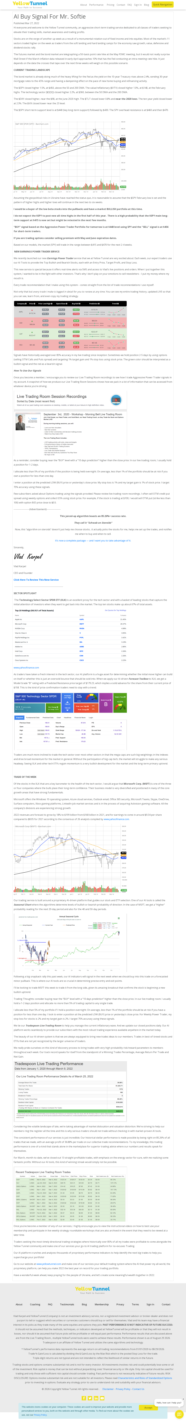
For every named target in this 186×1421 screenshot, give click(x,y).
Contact (121, 4)
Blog (146, 4)
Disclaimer (108, 1389)
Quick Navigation (162, 4)
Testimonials (67, 1304)
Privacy (120, 1304)
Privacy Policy (40, 1414)
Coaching (35, 1304)
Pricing (110, 4)
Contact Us (138, 1389)
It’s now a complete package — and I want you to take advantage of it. (93, 540)
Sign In (138, 4)
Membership (102, 1304)
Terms (135, 1304)
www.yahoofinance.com (26, 667)
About (83, 4)
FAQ (129, 4)
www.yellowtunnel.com (48, 1264)
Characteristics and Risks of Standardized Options (145, 1378)
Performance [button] (96, 4)
